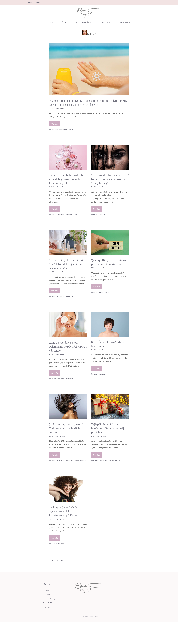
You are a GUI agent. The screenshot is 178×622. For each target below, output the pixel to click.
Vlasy (50, 22)
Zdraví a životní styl (83, 22)
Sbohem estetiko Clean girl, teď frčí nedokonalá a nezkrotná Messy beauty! (110, 179)
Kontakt (38, 2)
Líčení (63, 22)
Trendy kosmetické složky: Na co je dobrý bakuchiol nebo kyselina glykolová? (66, 179)
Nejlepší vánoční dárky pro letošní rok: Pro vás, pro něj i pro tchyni (108, 428)
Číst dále (54, 124)
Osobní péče (105, 22)
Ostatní (108, 292)
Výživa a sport (124, 22)
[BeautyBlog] (89, 13)
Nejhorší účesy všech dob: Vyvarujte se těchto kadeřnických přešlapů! (64, 511)
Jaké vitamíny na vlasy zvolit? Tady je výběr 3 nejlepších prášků (66, 428)
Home (30, 2)
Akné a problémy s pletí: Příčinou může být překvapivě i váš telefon (68, 346)
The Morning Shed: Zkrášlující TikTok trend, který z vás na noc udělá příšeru (67, 264)
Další (62, 560)
